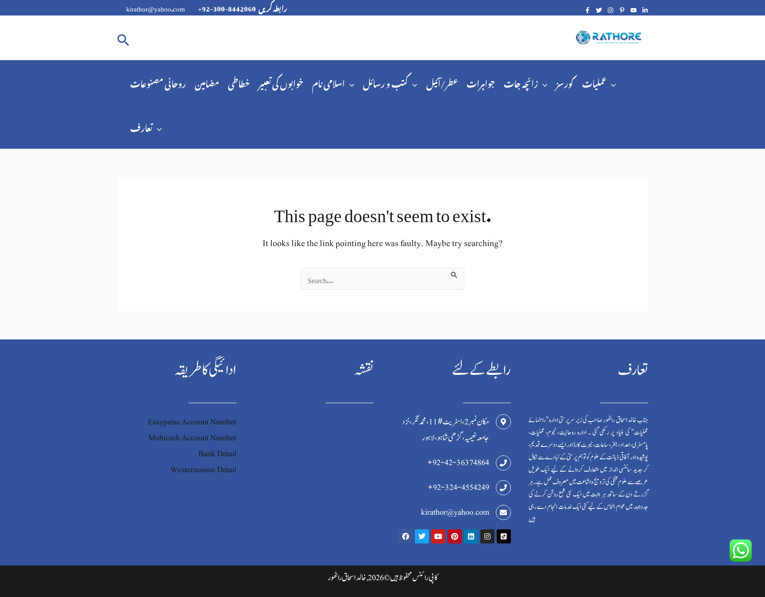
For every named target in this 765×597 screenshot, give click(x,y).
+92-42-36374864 (458, 463)
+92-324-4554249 (458, 487)
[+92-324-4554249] (503, 487)
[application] (349, 82)
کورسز (564, 82)
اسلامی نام (328, 82)
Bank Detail (217, 454)
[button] (123, 37)
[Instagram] (610, 10)
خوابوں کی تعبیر (281, 82)
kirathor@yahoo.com (455, 512)
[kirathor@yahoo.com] (503, 512)
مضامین (207, 82)
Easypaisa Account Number (192, 422)
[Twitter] (599, 10)
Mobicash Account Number (192, 438)
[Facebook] (587, 10)
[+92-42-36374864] (503, 462)
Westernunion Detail (203, 470)
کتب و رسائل (385, 82)
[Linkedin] (645, 10)
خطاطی (239, 82)
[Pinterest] (622, 10)
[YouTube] (633, 10)
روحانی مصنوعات (158, 82)
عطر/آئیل (442, 82)
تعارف (141, 126)
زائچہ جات (521, 82)
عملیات (594, 82)
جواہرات (481, 82)
